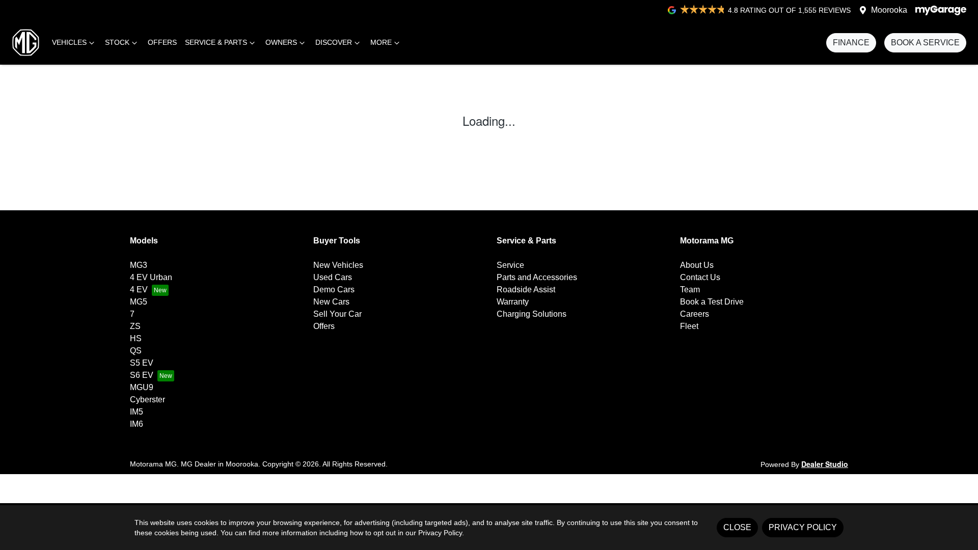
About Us (697, 265)
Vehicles (69, 42)
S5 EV (141, 363)
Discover (333, 42)
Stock (117, 42)
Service (510, 265)
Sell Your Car (337, 314)
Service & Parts (216, 42)
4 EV (139, 289)
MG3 (138, 265)
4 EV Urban (151, 277)
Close (737, 527)
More (381, 42)
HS (136, 338)
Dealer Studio (824, 464)
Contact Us (700, 277)
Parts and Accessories (537, 277)
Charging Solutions (531, 314)
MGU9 (141, 387)
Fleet (689, 326)
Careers (694, 314)
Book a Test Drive (712, 301)
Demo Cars (334, 289)
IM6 (136, 424)
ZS (135, 326)
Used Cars (332, 277)
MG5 (138, 301)
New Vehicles (338, 265)
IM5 (136, 411)
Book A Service (925, 42)
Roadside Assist (526, 289)
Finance (851, 42)
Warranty (513, 301)
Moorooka (889, 10)
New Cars (331, 301)
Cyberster (147, 399)
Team (690, 289)
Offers (162, 42)
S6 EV (141, 375)
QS (136, 350)
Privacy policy (803, 527)
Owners (281, 42)
